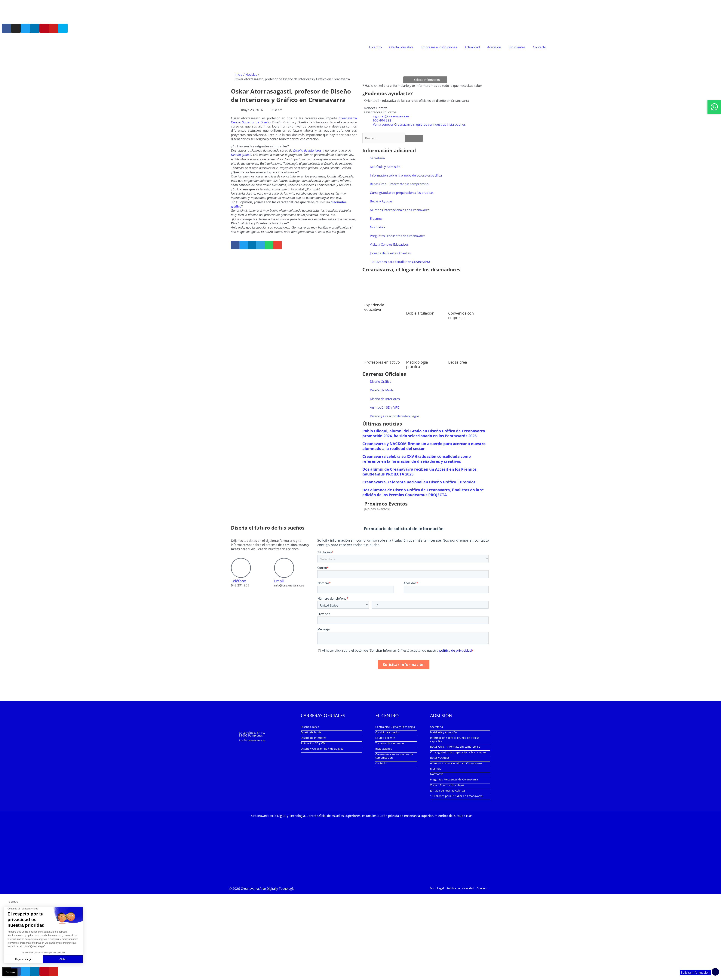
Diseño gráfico (241, 155)
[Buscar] (414, 138)
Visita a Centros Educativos (389, 244)
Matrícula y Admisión (385, 167)
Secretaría (377, 158)
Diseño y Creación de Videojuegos (394, 416)
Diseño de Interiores (307, 150)
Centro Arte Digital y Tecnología (395, 727)
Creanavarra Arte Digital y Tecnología (267, 888)
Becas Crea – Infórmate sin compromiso (399, 184)
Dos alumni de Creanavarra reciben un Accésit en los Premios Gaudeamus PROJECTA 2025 (419, 472)
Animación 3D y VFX (384, 407)
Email (279, 580)
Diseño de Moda (382, 390)
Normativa (377, 227)
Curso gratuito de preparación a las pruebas (402, 192)
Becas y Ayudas (381, 201)
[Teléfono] (241, 568)
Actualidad (472, 47)
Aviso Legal (436, 888)
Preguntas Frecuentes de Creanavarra (397, 236)
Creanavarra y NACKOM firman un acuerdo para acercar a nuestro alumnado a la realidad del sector (424, 446)
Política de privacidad (460, 888)
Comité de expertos (387, 732)
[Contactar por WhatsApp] (714, 107)
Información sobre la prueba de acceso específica (406, 175)
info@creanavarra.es (252, 740)
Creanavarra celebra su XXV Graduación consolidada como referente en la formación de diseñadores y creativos (416, 459)
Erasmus (376, 218)
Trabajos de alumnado (389, 743)
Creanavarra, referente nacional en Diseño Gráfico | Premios (418, 481)
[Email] (284, 568)
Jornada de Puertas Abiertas (390, 253)
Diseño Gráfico (380, 381)
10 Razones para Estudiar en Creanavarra (400, 262)
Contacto (539, 47)
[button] (235, 245)
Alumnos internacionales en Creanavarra (399, 210)
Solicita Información (695, 972)
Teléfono (238, 580)
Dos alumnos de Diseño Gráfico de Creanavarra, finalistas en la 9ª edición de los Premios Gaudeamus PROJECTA (423, 492)
